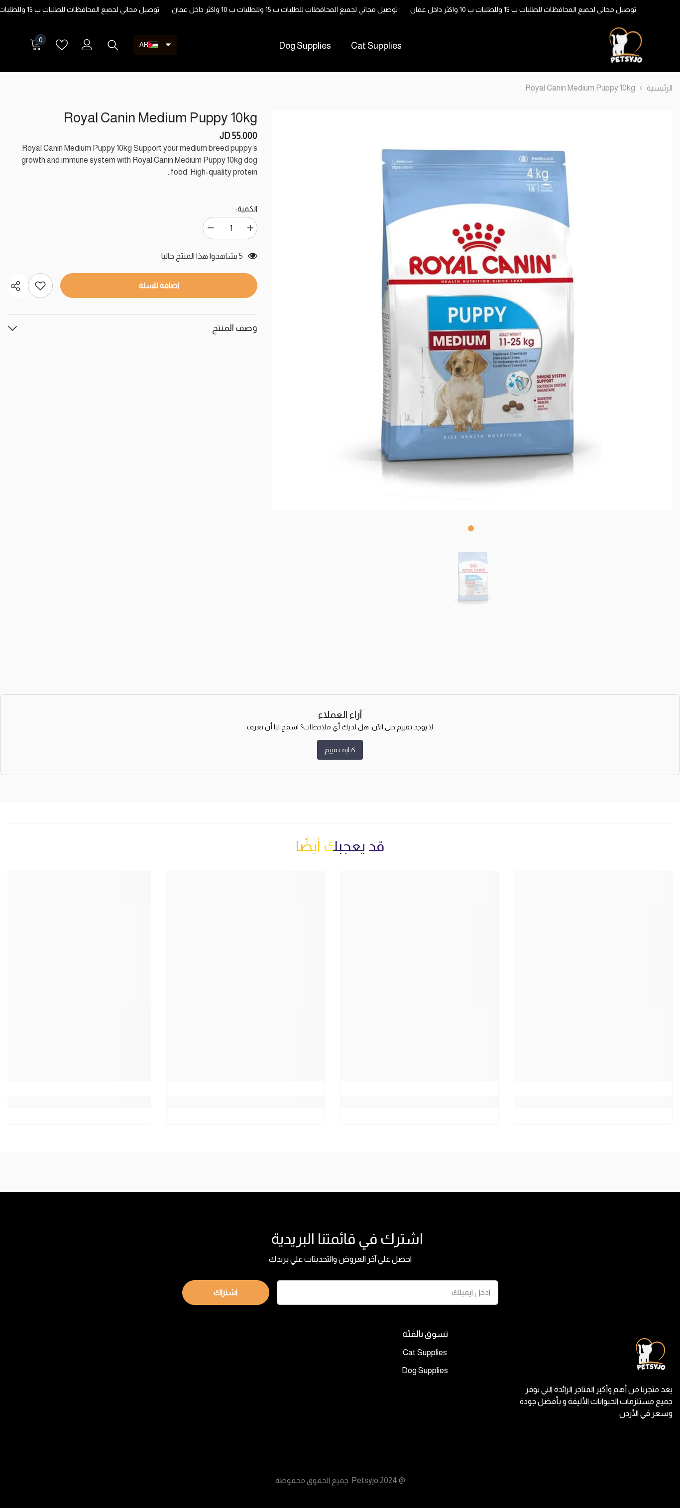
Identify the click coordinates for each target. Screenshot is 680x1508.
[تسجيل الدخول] (87, 44)
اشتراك (225, 1292)
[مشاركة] (17, 286)
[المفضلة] (62, 45)
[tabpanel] (472, 310)
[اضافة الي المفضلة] (40, 285)
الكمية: (246, 208)
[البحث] (113, 45)
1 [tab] (471, 528)
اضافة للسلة (159, 285)
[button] (155, 45)
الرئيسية (660, 88)
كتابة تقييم (340, 750)
